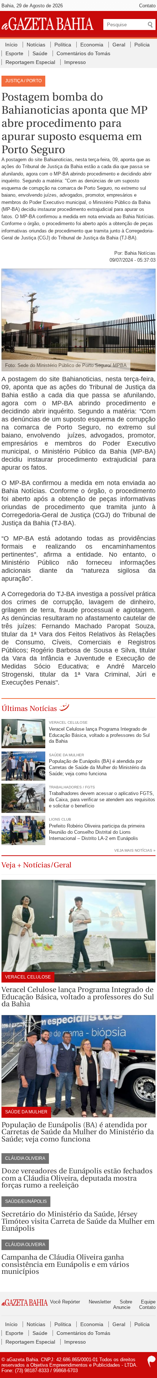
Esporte (14, 53)
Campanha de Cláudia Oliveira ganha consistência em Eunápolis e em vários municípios (65, 1264)
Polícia (142, 45)
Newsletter (100, 1302)
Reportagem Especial (30, 62)
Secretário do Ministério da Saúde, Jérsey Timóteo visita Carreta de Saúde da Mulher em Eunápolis (77, 1221)
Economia (91, 45)
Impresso (75, 62)
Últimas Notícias (29, 708)
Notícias (36, 45)
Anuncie (121, 1307)
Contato (147, 5)
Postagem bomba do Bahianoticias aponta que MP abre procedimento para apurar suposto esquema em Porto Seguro (74, 123)
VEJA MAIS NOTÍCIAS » (135, 850)
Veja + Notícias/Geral (36, 865)
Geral (118, 45)
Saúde (39, 53)
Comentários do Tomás (83, 53)
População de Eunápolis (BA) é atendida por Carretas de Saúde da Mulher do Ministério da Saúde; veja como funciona (97, 767)
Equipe (148, 1302)
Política (62, 45)
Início (11, 45)
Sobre (126, 1302)
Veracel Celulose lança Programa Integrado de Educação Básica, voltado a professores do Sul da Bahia (99, 735)
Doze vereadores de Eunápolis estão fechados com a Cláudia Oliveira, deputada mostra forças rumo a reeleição (77, 1178)
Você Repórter (65, 1302)
